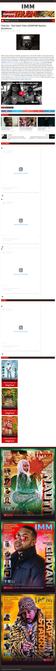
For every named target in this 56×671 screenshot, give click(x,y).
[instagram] (54, 1)
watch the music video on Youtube (15, 62)
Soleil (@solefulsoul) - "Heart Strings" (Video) (44, 128)
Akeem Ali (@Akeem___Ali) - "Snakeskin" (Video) (7, 128)
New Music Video (9, 107)
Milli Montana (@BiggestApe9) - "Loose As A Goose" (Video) (26, 128)
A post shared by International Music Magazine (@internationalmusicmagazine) (21, 192)
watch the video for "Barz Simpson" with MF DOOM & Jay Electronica (25, 77)
